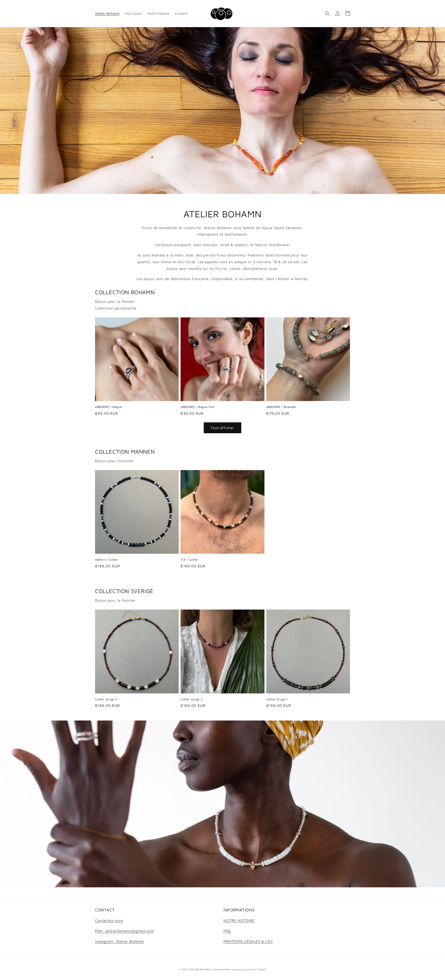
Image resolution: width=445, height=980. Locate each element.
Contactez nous (109, 920)
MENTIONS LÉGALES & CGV (248, 941)
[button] (327, 13)
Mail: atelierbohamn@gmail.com (124, 931)
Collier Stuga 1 (277, 699)
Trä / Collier (189, 559)
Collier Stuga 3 (106, 699)
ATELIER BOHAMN (200, 969)
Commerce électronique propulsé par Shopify (238, 969)
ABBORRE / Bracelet (281, 407)
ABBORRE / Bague (108, 407)
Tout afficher (222, 428)
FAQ (227, 931)
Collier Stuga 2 (192, 699)
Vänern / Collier (106, 559)
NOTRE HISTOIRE (238, 920)
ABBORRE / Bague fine (197, 407)
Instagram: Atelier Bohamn (119, 941)
